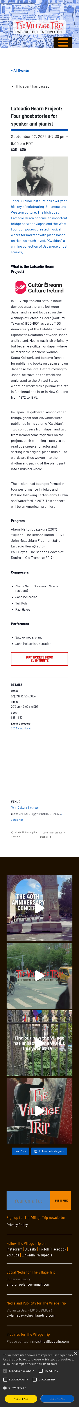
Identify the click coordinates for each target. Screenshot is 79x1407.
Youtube (13, 1254)
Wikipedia (44, 1254)
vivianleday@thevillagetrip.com (31, 1315)
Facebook (58, 1249)
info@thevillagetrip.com (50, 1341)
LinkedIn (28, 1254)
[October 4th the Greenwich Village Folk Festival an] (39, 908)
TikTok (44, 1249)
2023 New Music (21, 728)
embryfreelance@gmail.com (28, 1284)
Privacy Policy (17, 1224)
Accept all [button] (21, 1398)
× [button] (75, 1353)
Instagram (14, 1249)
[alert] (39, 1378)
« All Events (20, 70)
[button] (21, 1370)
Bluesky (30, 1249)
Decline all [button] (57, 1398)
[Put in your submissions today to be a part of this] (39, 1111)
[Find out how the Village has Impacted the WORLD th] (39, 1043)
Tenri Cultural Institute (25, 807)
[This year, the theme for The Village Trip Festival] (39, 976)
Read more (50, 1364)
